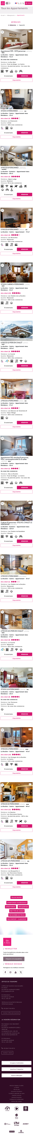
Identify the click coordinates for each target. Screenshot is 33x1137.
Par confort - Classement (17, 919)
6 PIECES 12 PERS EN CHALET (14, 342)
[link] (8, 3)
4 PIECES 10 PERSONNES (13, 804)
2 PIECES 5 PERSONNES (13, 576)
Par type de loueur (17, 911)
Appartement (10, 907)
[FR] (16, 3)
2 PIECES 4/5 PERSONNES (13, 861)
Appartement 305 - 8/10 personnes (16, 51)
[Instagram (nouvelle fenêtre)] (10, 972)
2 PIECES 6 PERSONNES (12, 401)
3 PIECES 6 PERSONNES (12, 749)
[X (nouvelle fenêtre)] (21, 972)
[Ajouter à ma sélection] (2, 32)
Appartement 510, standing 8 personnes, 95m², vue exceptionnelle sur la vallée (15, 459)
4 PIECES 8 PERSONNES (13, 168)
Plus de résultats (16, 897)
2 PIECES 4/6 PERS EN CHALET (15, 631)
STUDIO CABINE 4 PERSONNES (15, 284)
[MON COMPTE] (21, 3)
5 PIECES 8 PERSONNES (12, 229)
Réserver (24, 76)
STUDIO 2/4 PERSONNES (13, 689)
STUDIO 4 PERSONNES (12, 111)
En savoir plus (8, 76)
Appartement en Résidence (17, 903)
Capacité (22, 25)
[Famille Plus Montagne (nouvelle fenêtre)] (7, 1109)
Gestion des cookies (16, 1101)
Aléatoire (13, 25)
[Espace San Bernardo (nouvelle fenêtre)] (7, 1124)
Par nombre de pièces (17, 915)
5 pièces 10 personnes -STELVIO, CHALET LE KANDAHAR (16, 523)
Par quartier (23, 907)
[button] (23, 3)
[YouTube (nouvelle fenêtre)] (16, 972)
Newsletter (11, 949)
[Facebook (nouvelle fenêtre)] (5, 972)
